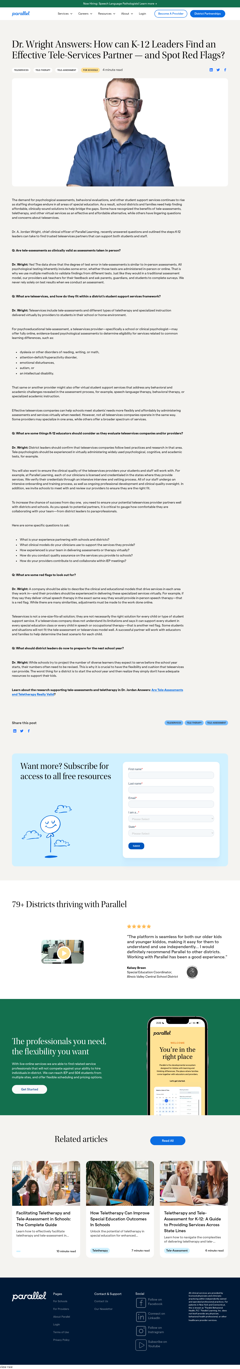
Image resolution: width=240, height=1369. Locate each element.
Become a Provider (170, 13)
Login (142, 13)
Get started (29, 1089)
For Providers (61, 1308)
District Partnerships (207, 13)
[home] (21, 13)
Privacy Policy (61, 1339)
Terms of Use (61, 1332)
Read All (168, 1140)
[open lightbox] (62, 952)
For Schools (60, 1301)
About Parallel (61, 1316)
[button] (65, 13)
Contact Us (101, 1301)
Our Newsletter (103, 1308)
